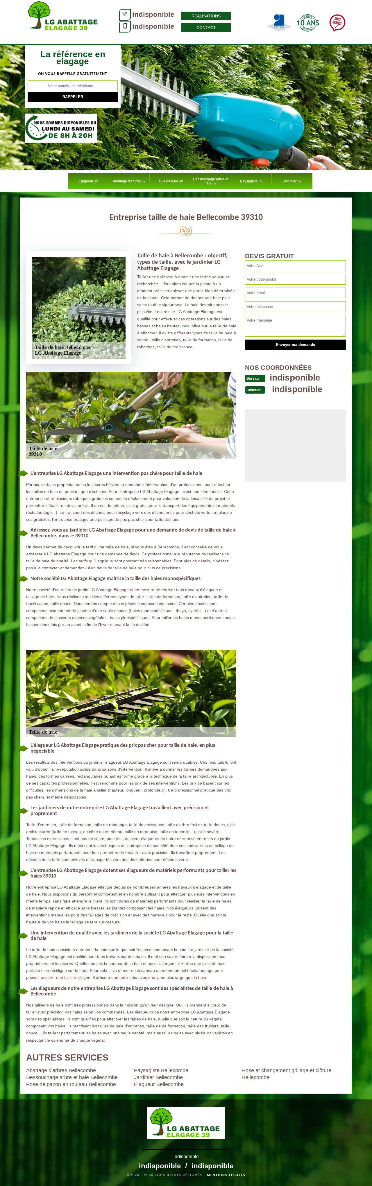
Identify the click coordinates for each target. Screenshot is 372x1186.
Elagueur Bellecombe (159, 1084)
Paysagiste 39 (251, 181)
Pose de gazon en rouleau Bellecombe (71, 1084)
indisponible (153, 14)
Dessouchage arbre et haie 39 (210, 181)
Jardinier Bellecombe (158, 1077)
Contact (206, 27)
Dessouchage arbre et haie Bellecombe (72, 1077)
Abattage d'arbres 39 (129, 181)
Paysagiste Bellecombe (161, 1070)
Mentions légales (226, 1175)
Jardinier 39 (291, 181)
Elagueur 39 (88, 181)
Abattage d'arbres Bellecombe (61, 1070)
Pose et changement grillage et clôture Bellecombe (286, 1073)
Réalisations (206, 16)
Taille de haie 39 (170, 181)
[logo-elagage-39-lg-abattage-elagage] (64, 22)
